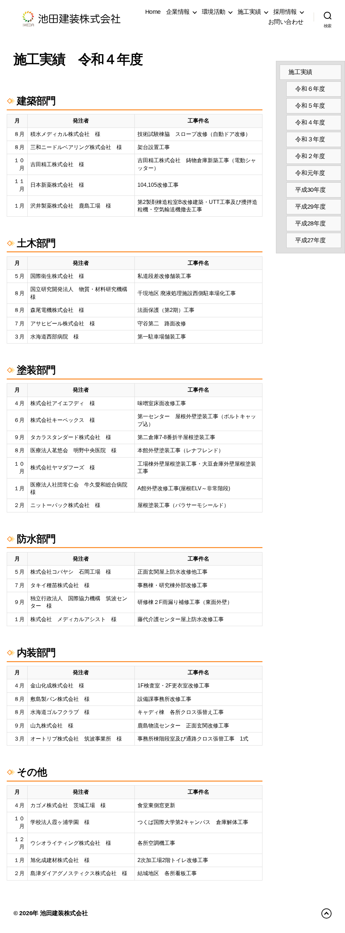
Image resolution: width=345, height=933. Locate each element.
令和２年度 (310, 156)
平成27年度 (310, 240)
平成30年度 (310, 189)
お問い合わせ (286, 22)
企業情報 (178, 11)
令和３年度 (310, 139)
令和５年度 (310, 105)
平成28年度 (310, 223)
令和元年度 (310, 173)
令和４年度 (310, 122)
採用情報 (285, 11)
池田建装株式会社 (64, 913)
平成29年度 (310, 206)
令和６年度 (310, 88)
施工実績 (300, 72)
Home (153, 11)
